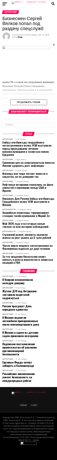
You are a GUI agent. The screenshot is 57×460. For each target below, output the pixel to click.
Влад (20, 37)
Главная (23, 405)
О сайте (34, 405)
